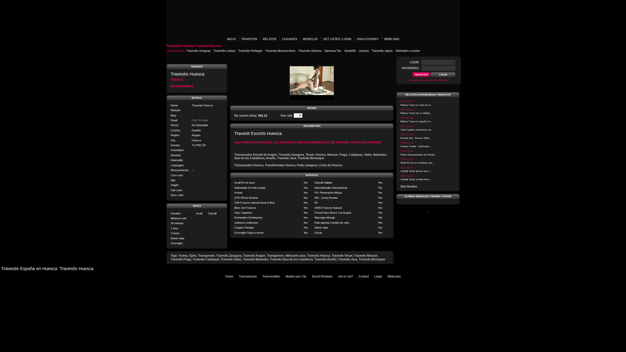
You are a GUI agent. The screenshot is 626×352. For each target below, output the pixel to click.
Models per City (296, 276)
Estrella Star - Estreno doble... (416, 138)
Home (229, 276)
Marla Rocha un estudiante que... (418, 163)
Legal (378, 276)
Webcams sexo (295, 255)
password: (410, 68)
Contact (363, 276)
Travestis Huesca (318, 255)
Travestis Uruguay (198, 51)
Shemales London (408, 51)
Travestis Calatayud (206, 259)
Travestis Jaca (347, 259)
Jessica (364, 51)
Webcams (391, 39)
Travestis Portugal (250, 51)
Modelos (310, 39)
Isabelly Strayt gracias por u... (416, 171)
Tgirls (192, 255)
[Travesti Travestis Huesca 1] (311, 99)
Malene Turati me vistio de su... (417, 105)
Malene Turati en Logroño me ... (417, 121)
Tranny (183, 255)
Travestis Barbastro (255, 259)
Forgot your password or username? (429, 80)
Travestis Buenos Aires (280, 51)
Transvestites (271, 276)
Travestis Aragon (254, 255)
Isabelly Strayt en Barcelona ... (416, 179)
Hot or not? (345, 276)
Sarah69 (350, 51)
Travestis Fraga (181, 259)
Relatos (269, 39)
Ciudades (289, 39)
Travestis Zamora (309, 51)
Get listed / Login (337, 39)
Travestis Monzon (366, 255)
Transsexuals (248, 276)
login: (414, 62)
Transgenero (275, 255)
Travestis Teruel (342, 255)
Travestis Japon (382, 51)
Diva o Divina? (368, 39)
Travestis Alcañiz (325, 259)
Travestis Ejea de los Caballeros (291, 259)
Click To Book (200, 120)
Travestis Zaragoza (229, 255)
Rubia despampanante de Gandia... (418, 155)
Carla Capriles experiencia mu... (417, 130)
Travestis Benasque (372, 259)
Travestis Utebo (231, 259)
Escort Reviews (322, 276)
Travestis (249, 39)
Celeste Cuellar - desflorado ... (416, 146)
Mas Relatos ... (410, 186)
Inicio (231, 39)
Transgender (206, 255)
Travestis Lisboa (224, 51)
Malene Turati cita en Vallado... (416, 113)
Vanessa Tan (332, 51)
